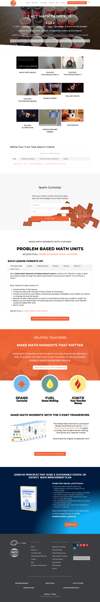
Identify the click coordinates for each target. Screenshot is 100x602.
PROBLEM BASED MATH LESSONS (58, 254)
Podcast (51, 2)
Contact (63, 2)
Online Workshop (57, 550)
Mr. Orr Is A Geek (78, 583)
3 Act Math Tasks (36, 553)
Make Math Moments (21, 583)
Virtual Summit (56, 562)
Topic (14, 159)
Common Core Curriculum (49, 159)
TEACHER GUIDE (16, 266)
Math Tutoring (56, 565)
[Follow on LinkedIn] (74, 548)
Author (65, 159)
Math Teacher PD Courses (59, 556)
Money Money (50, 98)
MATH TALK (14, 269)
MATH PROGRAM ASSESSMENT (77, 2)
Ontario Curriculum (28, 159)
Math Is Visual (50, 583)
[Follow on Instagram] (84, 545)
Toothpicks (72, 125)
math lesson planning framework (70, 427)
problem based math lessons (35, 311)
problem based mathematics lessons (49, 360)
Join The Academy (57, 559)
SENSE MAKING (42, 266)
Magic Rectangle (27, 72)
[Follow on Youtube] (81, 545)
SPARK (29, 266)
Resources (35, 2)
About (28, 2)
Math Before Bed (29, 588)
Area (25, 164)
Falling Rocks (72, 96)
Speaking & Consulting (58, 547)
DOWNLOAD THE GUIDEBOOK (50, 454)
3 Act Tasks (43, 2)
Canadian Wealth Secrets (71, 588)
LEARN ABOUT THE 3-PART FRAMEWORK (50, 367)
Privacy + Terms (50, 594)
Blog (57, 2)
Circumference (36, 164)
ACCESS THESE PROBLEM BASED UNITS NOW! (50, 318)
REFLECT (77, 266)
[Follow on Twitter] (74, 545)
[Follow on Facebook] (77, 545)
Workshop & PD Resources (39, 565)
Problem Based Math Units (39, 556)
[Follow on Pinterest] (87, 545)
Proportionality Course (58, 553)
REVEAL (56, 266)
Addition (17, 164)
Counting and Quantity (55, 164)
